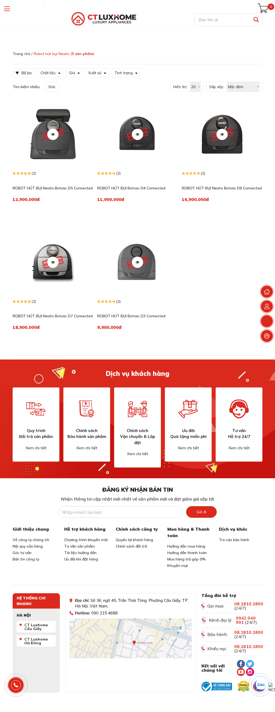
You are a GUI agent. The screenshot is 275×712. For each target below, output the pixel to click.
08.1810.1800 (248, 603)
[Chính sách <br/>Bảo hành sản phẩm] (86, 409)
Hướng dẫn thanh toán (187, 552)
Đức (52, 86)
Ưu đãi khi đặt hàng (81, 559)
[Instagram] (250, 672)
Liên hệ (83, 5)
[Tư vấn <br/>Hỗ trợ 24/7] (239, 409)
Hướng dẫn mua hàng (186, 546)
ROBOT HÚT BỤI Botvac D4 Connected (131, 188)
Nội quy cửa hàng (28, 546)
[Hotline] (16, 685)
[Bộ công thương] (216, 686)
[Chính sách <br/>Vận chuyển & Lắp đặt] (137, 409)
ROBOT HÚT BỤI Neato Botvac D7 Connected (53, 316)
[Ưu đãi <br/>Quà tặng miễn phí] (188, 409)
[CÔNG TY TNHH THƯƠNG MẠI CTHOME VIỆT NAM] (103, 19)
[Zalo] (260, 685)
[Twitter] (250, 664)
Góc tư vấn (22, 552)
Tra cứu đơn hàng (27, 5)
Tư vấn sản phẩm (79, 546)
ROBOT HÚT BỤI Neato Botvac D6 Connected (222, 188)
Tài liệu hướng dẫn (80, 552)
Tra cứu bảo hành (234, 539)
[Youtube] (241, 672)
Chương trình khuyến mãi (86, 539)
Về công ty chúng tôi (31, 539)
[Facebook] (241, 664)
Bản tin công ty (26, 559)
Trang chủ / (22, 53)
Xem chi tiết (36, 447)
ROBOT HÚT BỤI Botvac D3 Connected (131, 316)
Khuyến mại (177, 565)
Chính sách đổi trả (131, 546)
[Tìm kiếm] (256, 20)
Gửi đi (201, 511)
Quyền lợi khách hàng (134, 539)
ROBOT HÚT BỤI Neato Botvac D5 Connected (53, 188)
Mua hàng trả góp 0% (186, 559)
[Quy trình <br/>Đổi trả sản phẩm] (36, 409)
